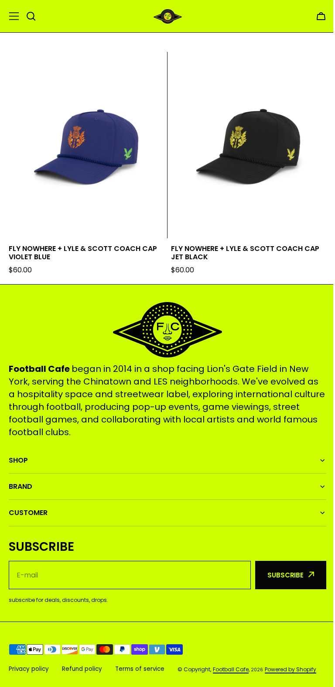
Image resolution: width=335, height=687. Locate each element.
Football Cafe (231, 665)
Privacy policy (29, 665)
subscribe (279, 571)
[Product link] (86, 163)
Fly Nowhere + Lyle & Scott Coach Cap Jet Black (245, 252)
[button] (321, 16)
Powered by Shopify (290, 665)
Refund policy (82, 665)
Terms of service (139, 665)
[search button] (31, 16)
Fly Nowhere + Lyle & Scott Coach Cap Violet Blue (83, 252)
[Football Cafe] (168, 16)
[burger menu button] (14, 16)
